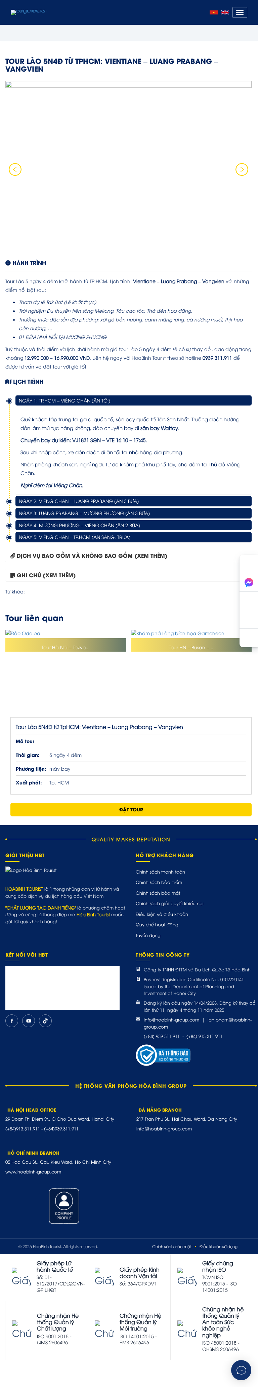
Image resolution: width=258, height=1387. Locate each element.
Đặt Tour (131, 809)
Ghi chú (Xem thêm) (46, 575)
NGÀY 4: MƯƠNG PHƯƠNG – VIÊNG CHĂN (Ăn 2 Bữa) (79, 525)
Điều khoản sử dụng (219, 1246)
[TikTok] (45, 1020)
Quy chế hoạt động (157, 924)
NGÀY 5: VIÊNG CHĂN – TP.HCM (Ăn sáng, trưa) (74, 537)
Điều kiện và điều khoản (162, 914)
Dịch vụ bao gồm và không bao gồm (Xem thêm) (92, 555)
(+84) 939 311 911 (162, 1036)
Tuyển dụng (148, 935)
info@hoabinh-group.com (171, 1019)
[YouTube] (28, 1020)
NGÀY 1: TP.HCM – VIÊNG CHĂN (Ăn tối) (64, 400)
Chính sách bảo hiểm (159, 882)
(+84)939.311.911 (61, 1128)
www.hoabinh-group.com (33, 1171)
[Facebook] (11, 1020)
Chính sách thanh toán (160, 872)
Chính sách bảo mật (158, 893)
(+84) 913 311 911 (204, 1036)
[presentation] (15, 169)
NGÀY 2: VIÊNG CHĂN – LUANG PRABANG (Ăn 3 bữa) (79, 501)
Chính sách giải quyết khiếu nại (170, 903)
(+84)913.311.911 (22, 1128)
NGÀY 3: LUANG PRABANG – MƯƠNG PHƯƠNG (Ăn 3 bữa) (84, 513)
